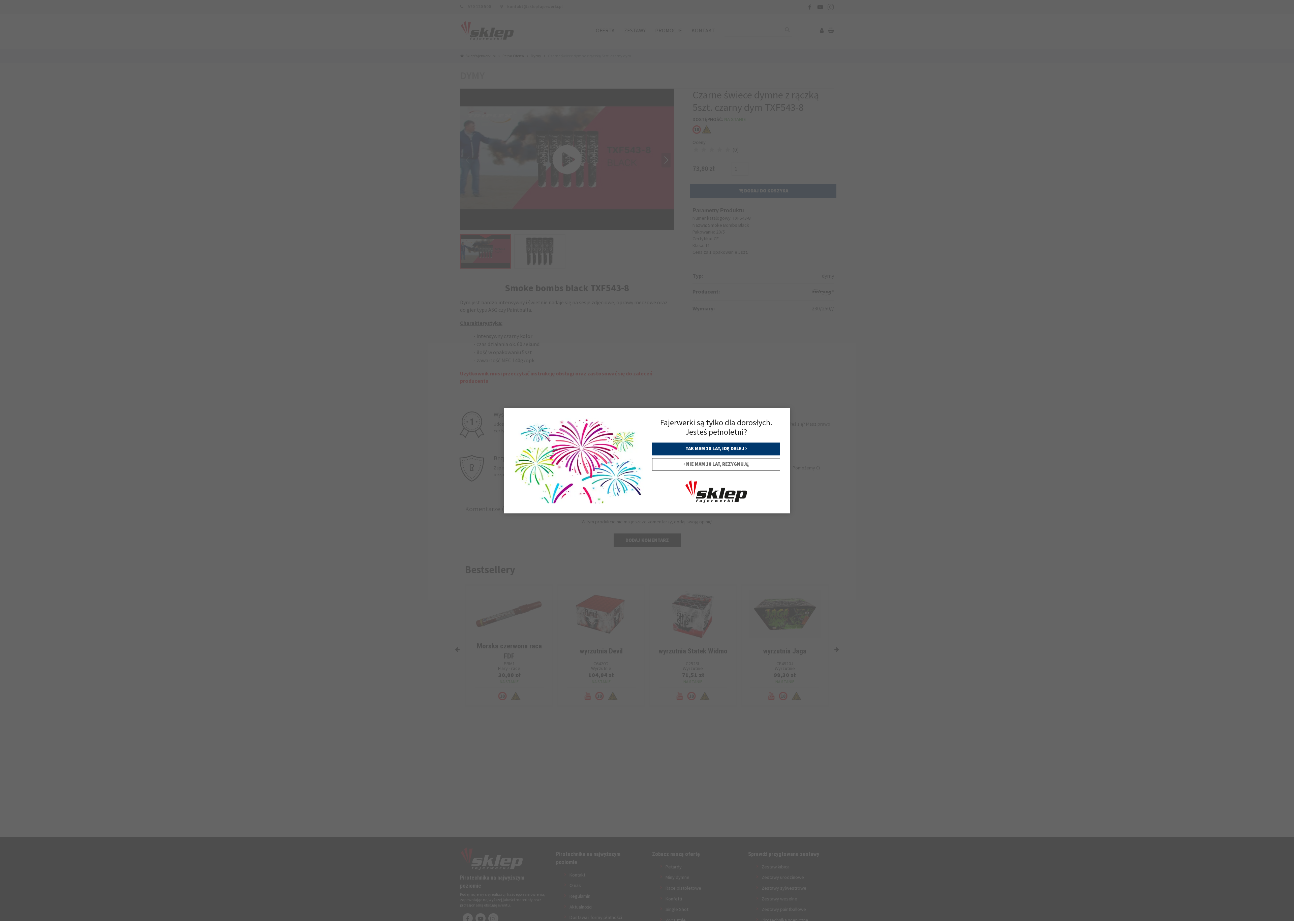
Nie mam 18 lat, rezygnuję (717, 464)
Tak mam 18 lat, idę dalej (715, 449)
